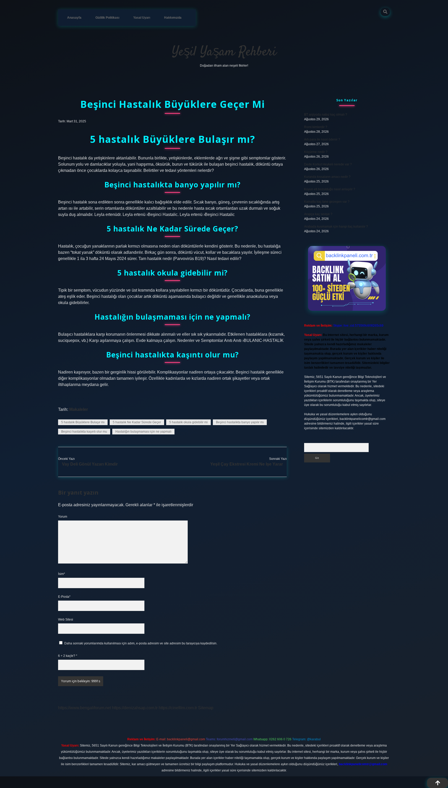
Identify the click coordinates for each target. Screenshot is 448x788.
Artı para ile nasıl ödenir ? (322, 139)
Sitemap (205, 708)
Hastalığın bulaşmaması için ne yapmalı (143, 431)
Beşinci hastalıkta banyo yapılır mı (240, 422)
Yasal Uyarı (141, 17)
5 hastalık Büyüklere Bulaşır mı (82, 422)
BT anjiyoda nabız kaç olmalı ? (325, 114)
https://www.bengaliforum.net (84, 708)
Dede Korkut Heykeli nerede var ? (328, 164)
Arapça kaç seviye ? (318, 214)
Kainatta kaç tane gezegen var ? (326, 201)
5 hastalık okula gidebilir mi (188, 422)
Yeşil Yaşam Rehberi (224, 52)
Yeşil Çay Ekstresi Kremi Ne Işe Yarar (246, 464)
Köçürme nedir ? (315, 152)
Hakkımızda (172, 17)
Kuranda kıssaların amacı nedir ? (327, 177)
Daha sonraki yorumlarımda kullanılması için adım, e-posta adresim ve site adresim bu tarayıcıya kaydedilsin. (140, 643)
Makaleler (78, 409)
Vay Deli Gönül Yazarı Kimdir (90, 464)
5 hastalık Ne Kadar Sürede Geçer (137, 422)
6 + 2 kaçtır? (67, 656)
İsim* (61, 574)
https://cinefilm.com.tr (178, 708)
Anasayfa (74, 17)
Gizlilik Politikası (107, 17)
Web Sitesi (65, 619)
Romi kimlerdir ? (315, 127)
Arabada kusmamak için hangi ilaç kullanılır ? (336, 226)
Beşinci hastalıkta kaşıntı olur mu (84, 431)
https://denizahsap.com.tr (135, 708)
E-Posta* (64, 597)
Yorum (62, 516)
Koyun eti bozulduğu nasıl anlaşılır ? (329, 189)
